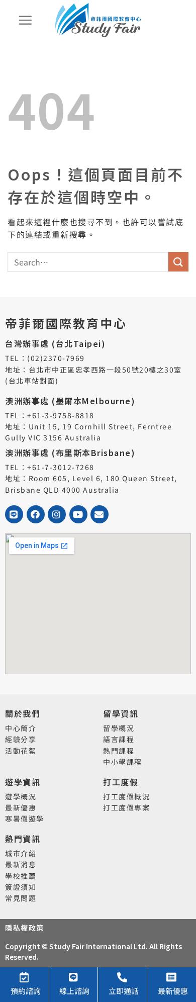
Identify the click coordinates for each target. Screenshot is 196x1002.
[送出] (178, 261)
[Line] (14, 514)
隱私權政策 (24, 928)
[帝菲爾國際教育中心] (98, 20)
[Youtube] (78, 514)
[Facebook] (36, 514)
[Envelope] (99, 514)
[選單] (26, 20)
